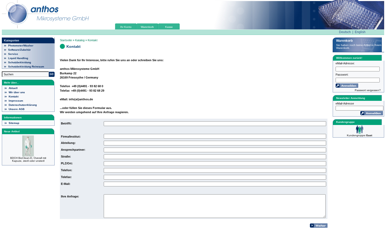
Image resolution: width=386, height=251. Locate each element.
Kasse (169, 26)
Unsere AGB (16, 109)
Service (13, 54)
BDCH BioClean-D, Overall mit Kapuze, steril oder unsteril (28, 159)
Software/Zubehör (19, 49)
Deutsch (345, 32)
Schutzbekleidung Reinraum (26, 66)
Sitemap (14, 123)
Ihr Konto (126, 26)
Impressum (16, 100)
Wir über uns (17, 92)
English (360, 32)
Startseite (66, 40)
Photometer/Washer (20, 45)
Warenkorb (147, 26)
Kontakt (13, 96)
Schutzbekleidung (19, 62)
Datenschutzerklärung (23, 104)
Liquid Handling (18, 58)
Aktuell (13, 88)
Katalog (80, 40)
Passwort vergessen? (368, 90)
